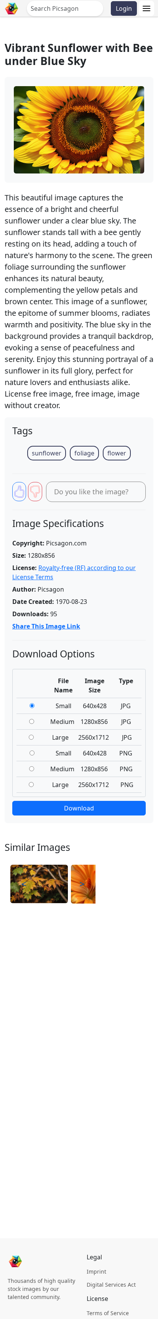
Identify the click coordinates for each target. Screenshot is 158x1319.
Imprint (96, 1271)
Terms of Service (108, 1313)
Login (124, 8)
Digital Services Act (111, 1284)
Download (79, 808)
